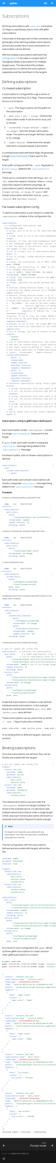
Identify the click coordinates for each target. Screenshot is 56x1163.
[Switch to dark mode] (45, 3)
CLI (14, 504)
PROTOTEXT (26, 504)
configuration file (10, 58)
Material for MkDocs (20, 1153)
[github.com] (4, 1158)
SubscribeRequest (19, 156)
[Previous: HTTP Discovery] (4, 1144)
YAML (6, 504)
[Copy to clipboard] (53, 223)
